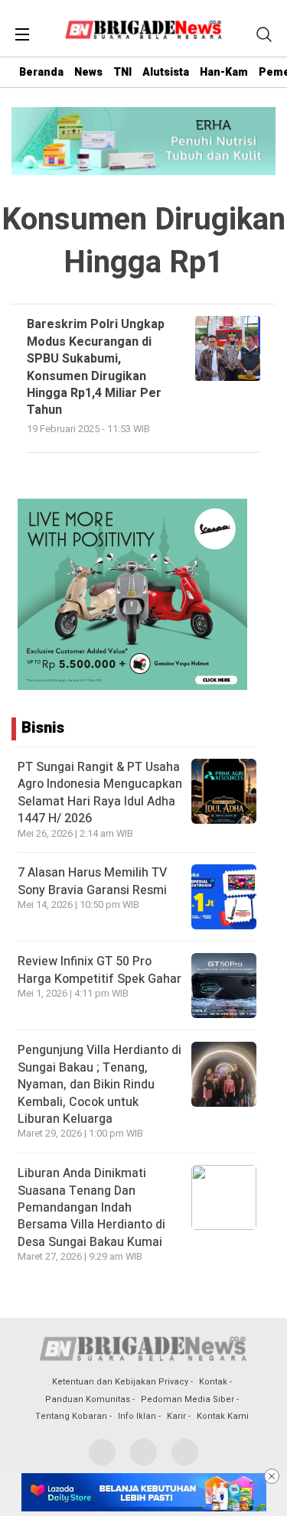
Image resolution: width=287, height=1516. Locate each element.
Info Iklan (137, 1416)
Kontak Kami (223, 1416)
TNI (122, 72)
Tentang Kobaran (71, 1416)
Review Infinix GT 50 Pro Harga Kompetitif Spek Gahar (99, 969)
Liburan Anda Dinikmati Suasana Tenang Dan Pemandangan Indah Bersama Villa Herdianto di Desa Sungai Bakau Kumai (91, 1207)
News (88, 72)
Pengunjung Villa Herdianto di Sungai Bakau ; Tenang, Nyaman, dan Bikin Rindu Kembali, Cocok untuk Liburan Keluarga (99, 1084)
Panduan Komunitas (87, 1399)
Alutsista (165, 72)
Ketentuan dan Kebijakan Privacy (120, 1381)
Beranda (41, 72)
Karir (176, 1416)
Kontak (213, 1381)
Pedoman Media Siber (187, 1399)
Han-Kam (224, 72)
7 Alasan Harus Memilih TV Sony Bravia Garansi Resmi (92, 881)
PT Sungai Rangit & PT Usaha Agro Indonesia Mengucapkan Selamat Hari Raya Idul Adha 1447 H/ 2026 (100, 793)
